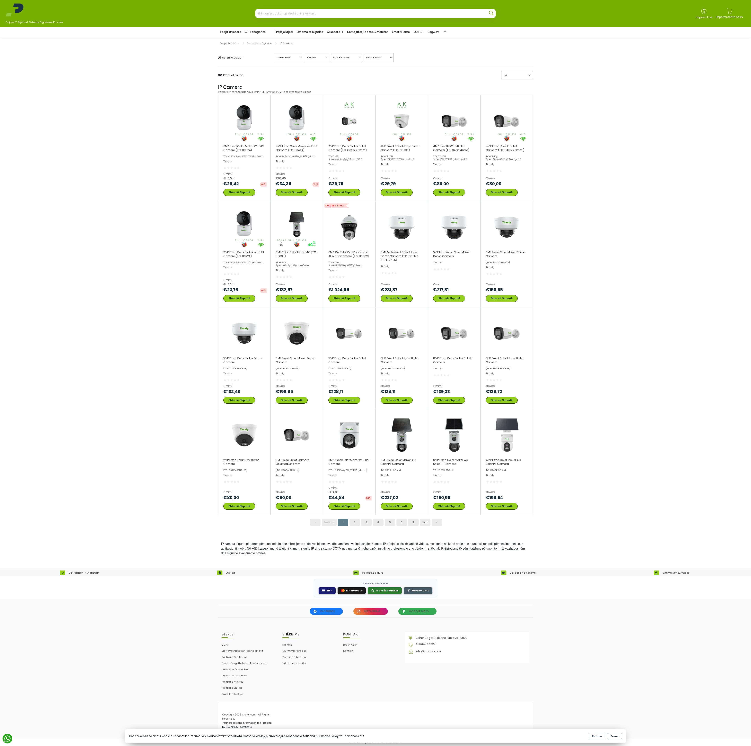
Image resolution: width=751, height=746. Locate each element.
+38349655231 (426, 644)
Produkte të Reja (232, 694)
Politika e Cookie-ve (234, 657)
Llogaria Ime (704, 17)
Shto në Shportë (239, 192)
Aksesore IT (335, 32)
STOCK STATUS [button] (341, 57)
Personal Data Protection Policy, (244, 736)
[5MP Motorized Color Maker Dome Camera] (454, 227)
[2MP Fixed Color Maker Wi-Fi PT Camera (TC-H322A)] (244, 227)
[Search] (491, 13)
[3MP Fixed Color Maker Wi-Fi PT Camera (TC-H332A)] (244, 121)
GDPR (225, 645)
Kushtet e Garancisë (235, 669)
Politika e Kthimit (232, 682)
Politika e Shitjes (232, 688)
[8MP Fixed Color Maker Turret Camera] (297, 333)
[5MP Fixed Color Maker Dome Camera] (244, 333)
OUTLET (419, 32)
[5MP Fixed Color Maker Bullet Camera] (349, 333)
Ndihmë (287, 645)
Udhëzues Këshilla (294, 663)
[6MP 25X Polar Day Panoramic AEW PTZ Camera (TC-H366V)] (349, 227)
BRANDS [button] (311, 57)
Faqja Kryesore (230, 32)
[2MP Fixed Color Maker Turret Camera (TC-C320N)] (402, 121)
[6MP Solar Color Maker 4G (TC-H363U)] (297, 227)
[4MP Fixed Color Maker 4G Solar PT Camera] (507, 435)
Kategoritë (257, 32)
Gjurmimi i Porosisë (294, 651)
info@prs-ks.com (428, 651)
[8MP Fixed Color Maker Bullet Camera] (454, 333)
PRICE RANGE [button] (373, 57)
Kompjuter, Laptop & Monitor (367, 32)
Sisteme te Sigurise (309, 32)
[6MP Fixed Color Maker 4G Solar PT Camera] (402, 435)
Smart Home (401, 32)
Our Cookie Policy (327, 736)
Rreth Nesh (350, 645)
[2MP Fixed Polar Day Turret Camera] (244, 435)
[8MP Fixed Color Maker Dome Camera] (507, 227)
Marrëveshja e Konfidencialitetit (242, 651)
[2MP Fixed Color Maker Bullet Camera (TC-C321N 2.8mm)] (349, 121)
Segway (433, 32)
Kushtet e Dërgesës (234, 675)
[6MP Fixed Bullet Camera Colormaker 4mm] (297, 435)
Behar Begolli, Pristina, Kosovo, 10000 (441, 638)
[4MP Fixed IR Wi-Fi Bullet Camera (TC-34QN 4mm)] (454, 121)
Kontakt (348, 651)
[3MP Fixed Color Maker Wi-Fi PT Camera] (349, 435)
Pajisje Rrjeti (284, 32)
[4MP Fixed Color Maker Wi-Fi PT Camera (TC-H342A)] (297, 121)
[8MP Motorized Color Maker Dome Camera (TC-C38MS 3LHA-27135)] (402, 227)
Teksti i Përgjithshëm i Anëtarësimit (244, 663)
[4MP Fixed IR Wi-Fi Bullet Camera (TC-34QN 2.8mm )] (507, 121)
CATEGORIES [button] (283, 57)
